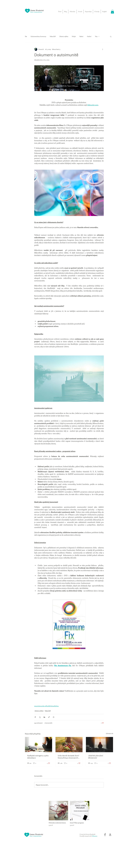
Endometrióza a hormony (38, 36)
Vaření (81, 36)
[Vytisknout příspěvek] (53, 717)
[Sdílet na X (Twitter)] (40, 717)
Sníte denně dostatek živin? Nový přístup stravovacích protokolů (68, 756)
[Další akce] (102, 49)
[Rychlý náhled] (58, 810)
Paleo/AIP (53, 36)
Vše (26, 36)
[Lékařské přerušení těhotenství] (99, 744)
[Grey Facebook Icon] (105, 835)
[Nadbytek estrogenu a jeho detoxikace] (38, 744)
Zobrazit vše (109, 733)
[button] (112, 12)
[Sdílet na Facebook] (35, 717)
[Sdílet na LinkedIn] (44, 717)
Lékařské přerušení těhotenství (95, 756)
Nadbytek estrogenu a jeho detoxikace (38, 756)
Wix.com (94, 836)
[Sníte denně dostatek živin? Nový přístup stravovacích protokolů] (69, 744)
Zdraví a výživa (63, 36)
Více (96, 36)
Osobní (89, 36)
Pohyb (74, 36)
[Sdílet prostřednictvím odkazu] (49, 717)
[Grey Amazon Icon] (110, 835)
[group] (69, 813)
